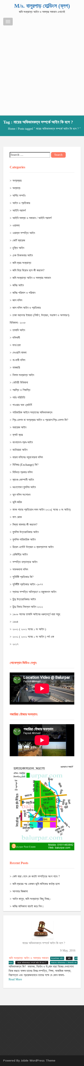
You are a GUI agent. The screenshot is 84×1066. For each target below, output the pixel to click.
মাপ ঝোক (17, 517)
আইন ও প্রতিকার (21, 203)
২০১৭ (15, 644)
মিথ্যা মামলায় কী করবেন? (24, 524)
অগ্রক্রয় (17, 180)
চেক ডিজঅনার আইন (22, 255)
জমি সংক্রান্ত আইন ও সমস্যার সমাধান (31, 277)
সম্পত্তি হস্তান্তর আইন (24, 562)
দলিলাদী (16, 337)
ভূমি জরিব (17, 502)
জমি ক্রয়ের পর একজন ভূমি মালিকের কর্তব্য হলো (36, 883)
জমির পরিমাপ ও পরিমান (23, 292)
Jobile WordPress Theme (38, 1061)
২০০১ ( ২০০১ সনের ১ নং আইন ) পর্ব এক (33, 636)
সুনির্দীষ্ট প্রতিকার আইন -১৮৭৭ (27, 584)
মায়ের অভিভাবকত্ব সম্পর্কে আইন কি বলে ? (43, 943)
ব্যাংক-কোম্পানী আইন (23, 479)
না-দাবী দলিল (18, 360)
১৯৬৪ (15, 621)
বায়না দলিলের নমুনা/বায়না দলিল (27, 457)
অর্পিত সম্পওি (19, 195)
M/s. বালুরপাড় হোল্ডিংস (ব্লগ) (42, 6)
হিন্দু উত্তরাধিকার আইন (24, 599)
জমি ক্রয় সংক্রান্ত (21, 262)
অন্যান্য (16, 188)
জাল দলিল (17, 300)
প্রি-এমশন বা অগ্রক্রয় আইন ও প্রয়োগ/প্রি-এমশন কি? (40, 419)
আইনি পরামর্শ (19, 210)
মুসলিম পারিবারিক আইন (24, 539)
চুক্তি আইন (18, 248)
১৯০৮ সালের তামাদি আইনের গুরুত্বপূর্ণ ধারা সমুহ (36, 614)
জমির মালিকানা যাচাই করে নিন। (28, 906)
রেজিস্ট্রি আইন (20, 554)
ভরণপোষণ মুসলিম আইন (24, 487)
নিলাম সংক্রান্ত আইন (23, 375)
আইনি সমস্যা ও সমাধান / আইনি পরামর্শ (31, 218)
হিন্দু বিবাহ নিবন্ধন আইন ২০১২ (27, 606)
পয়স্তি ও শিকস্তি (21, 390)
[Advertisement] (42, 69)
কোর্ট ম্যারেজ (18, 240)
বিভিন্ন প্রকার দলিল (22, 472)
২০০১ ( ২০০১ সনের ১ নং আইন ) (29, 629)
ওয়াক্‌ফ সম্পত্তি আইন (23, 233)
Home (11, 128)
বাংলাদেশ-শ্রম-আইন (22, 442)
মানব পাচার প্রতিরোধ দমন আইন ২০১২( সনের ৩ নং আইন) (41, 509)
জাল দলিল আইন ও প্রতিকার (26, 307)
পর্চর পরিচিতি (18, 397)
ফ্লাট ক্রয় (17, 434)
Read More (15, 979)
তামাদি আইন (18, 330)
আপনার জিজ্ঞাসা (20, 891)
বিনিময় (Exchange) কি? (25, 464)
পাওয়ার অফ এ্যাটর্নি (22, 405)
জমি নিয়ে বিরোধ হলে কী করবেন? (28, 270)
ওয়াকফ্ (16, 225)
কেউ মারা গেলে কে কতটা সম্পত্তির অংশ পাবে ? (36, 876)
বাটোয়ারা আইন (19, 449)
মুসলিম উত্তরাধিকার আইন (25, 532)
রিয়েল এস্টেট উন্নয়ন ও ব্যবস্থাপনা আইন (32, 547)
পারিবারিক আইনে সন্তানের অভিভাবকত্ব (32, 412)
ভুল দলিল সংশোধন (21, 494)
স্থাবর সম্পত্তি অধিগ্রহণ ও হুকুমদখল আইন (34, 591)
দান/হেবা (16, 345)
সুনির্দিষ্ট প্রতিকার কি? (22, 577)
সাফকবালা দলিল (20, 569)
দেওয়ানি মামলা (19, 352)
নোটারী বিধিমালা (20, 382)
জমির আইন (18, 285)
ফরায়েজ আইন (19, 427)
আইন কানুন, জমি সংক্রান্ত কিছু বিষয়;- (31, 898)
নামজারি (16, 367)
